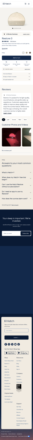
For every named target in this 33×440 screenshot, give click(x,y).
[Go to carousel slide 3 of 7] (15, 28)
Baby (5, 366)
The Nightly (7, 399)
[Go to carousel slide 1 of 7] (12, 28)
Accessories (7, 383)
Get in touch (15, 205)
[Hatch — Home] (13, 4)
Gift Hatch (6, 375)
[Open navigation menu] (28, 4)
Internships (19, 382)
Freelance (18, 379)
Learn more (26, 34)
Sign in (18, 369)
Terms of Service (12, 433)
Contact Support (20, 418)
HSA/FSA (6, 372)
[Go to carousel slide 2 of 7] (14, 28)
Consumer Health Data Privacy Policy (9, 436)
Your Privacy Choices (22, 436)
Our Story (18, 360)
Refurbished (7, 377)
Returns (18, 412)
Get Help (18, 406)
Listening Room (8, 396)
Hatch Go (6, 369)
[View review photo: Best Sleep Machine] (11, 137)
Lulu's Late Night (8, 402)
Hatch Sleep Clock (9, 360)
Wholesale (7, 386)
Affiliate (18, 415)
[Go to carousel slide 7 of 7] (20, 28)
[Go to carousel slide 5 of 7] (18, 28)
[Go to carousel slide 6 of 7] (19, 28)
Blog (17, 363)
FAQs (17, 366)
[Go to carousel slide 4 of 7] (16, 28)
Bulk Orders (7, 389)
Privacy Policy (4, 433)
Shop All (6, 380)
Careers (18, 376)
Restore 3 (6, 363)
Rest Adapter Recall (21, 421)
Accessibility (19, 433)
